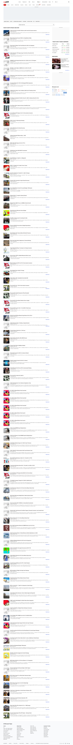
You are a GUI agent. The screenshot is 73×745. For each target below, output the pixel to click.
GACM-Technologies (55, 49)
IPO (33, 21)
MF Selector (18, 739)
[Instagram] (65, 743)
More (56, 1)
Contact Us (32, 743)
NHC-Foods (54, 45)
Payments (24, 1)
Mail (29, 1)
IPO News (8, 733)
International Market (18, 21)
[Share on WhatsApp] (60, 743)
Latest (11, 21)
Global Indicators (46, 730)
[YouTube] (67, 743)
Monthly (11, 728)
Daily (6, 728)
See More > (67, 54)
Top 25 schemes (19, 727)
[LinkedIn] (69, 743)
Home (20, 1)
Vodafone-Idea (54, 50)
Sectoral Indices (46, 734)
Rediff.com (39, 743)
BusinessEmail (44, 1)
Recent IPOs (5, 733)
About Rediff (5, 743)
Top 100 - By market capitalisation (8, 736)
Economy (24, 21)
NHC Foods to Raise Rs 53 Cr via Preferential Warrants (65, 65)
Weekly (9, 728)
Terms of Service (21, 743)
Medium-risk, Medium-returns (21, 729)
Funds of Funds (19, 733)
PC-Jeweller (54, 52)
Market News (6, 21)
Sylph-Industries (55, 47)
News (33, 1)
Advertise (10, 743)
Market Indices (46, 733)
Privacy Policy (15, 743)
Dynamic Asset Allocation (20, 736)
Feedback (27, 743)
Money (38, 1)
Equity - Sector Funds (33, 728)
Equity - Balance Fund (33, 729)
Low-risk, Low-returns (19, 730)
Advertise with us (46, 736)
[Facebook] (63, 743)
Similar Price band (5, 734)
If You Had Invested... (46, 729)
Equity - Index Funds (33, 727)
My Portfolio (45, 727)
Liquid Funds (18, 735)
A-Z (3, 727)
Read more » (48, 34)
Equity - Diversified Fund (33, 730)
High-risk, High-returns (20, 728)
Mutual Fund (29, 21)
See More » (67, 70)
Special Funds (19, 734)
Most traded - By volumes (6, 735)
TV (52, 1)
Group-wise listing (5, 730)
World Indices (45, 735)
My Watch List (46, 728)
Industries (37, 21)
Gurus (50, 1)
